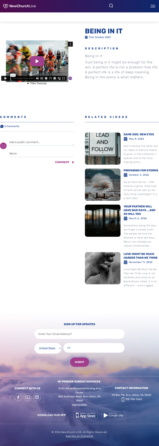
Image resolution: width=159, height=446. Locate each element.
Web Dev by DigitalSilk (79, 436)
